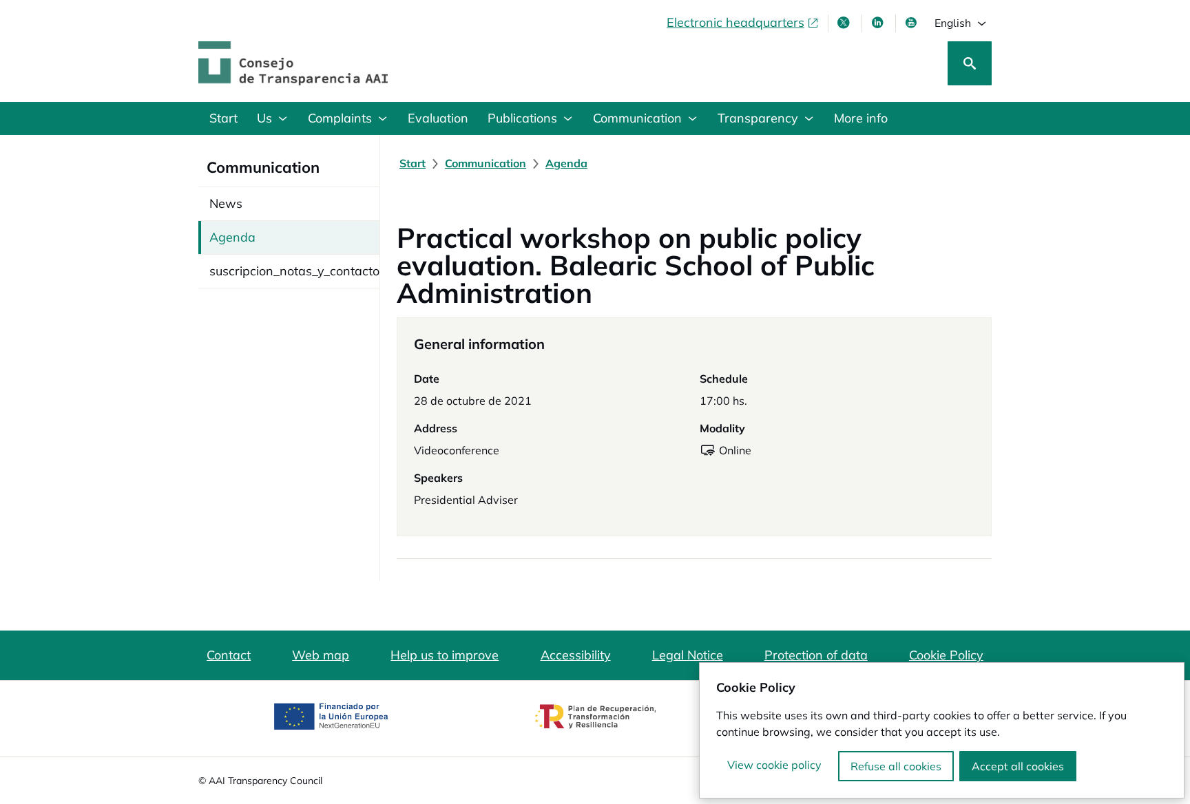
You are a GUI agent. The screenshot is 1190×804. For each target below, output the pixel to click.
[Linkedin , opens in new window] (878, 22)
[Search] (970, 63)
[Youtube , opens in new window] (912, 22)
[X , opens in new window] (845, 22)
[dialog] (941, 730)
